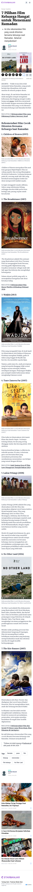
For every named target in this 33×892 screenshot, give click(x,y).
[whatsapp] (9, 74)
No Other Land (18, 762)
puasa (11, 101)
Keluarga (5, 758)
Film (24, 753)
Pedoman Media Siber (16, 882)
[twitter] (6, 74)
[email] (16, 74)
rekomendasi (15, 758)
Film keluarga (7, 762)
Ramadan (9, 753)
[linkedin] (20, 74)
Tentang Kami (5, 882)
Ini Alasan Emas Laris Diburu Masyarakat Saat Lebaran (12, 860)
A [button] (30, 75)
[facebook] (2, 74)
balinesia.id (27, 743)
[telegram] (13, 74)
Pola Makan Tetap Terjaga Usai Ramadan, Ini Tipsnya (13, 804)
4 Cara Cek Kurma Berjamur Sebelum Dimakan (15, 832)
